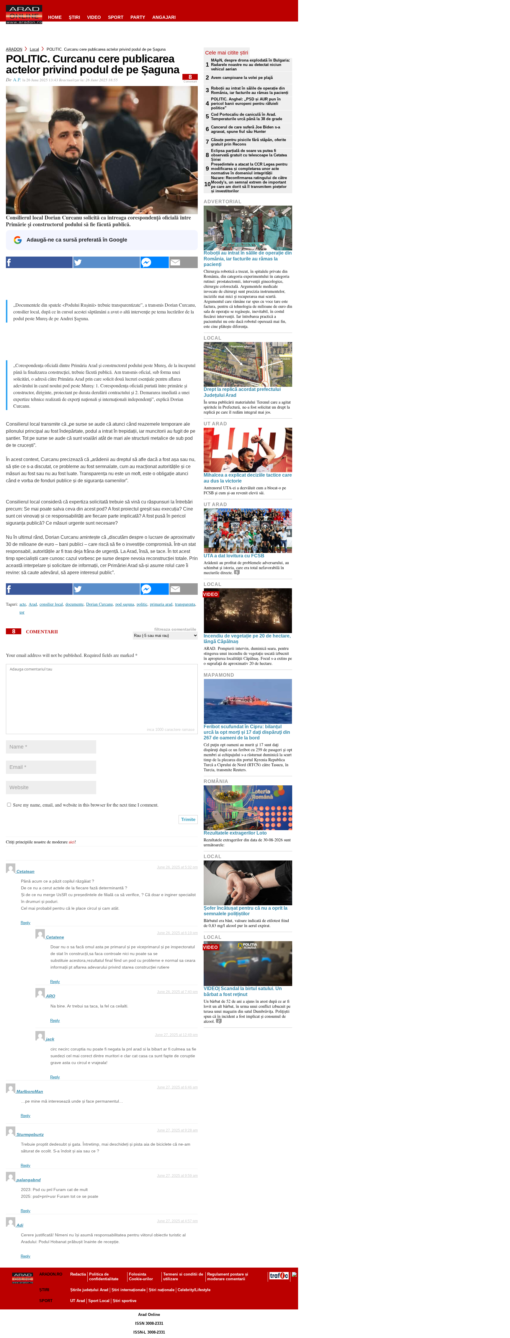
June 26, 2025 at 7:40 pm (177, 992)
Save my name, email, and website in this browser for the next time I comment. (85, 805)
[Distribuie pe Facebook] (39, 262)
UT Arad (215, 423)
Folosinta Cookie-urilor (141, 1276)
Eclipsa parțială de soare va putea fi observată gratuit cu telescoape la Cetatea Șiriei (249, 155)
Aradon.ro (50, 1274)
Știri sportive (124, 1301)
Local (34, 49)
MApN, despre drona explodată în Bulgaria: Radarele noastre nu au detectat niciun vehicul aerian (250, 64)
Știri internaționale (129, 1290)
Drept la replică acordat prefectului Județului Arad (242, 392)
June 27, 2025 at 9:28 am (177, 1130)
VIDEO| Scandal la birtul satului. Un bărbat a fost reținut (243, 991)
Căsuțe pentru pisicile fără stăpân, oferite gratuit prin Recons (248, 142)
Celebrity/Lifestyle (194, 1290)
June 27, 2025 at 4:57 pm (177, 1221)
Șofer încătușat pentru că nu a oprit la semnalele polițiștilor (245, 911)
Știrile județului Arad (89, 1290)
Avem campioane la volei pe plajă (242, 77)
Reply (25, 923)
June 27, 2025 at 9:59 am (177, 1176)
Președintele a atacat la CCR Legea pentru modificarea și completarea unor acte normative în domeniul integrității (249, 168)
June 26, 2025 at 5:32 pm (177, 867)
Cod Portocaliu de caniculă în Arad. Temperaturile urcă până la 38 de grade (246, 116)
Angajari (164, 17)
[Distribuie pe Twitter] (106, 262)
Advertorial (223, 201)
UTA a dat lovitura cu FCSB (234, 555)
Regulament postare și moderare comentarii (227, 1276)
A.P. (17, 79)
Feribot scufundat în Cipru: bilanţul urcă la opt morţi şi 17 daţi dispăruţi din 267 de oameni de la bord (247, 732)
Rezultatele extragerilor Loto (235, 832)
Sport (115, 17)
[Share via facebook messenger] (154, 262)
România (216, 781)
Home (55, 17)
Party (137, 17)
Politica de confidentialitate (103, 1276)
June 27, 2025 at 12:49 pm (176, 1035)
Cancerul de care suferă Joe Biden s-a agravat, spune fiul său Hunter (245, 129)
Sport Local (98, 1301)
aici (72, 842)
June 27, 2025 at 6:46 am (177, 1087)
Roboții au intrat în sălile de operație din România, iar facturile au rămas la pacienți (249, 90)
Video (94, 17)
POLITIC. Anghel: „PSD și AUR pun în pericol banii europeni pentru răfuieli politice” (246, 103)
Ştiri (74, 17)
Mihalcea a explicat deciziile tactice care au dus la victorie (248, 478)
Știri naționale (161, 1290)
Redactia (78, 1274)
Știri (44, 1290)
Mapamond (219, 675)
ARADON (14, 49)
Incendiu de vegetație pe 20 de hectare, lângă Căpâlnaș (247, 638)
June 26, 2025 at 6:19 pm (177, 933)
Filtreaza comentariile (175, 629)
